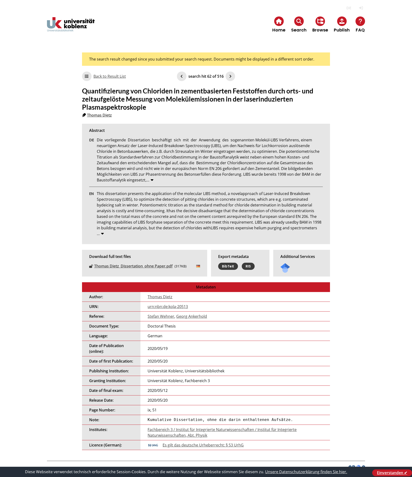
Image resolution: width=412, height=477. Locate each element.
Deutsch (349, 8)
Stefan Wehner (161, 316)
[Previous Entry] (181, 76)
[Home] (71, 28)
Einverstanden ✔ (392, 472)
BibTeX (228, 266)
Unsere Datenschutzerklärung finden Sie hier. (306, 471)
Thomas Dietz (99, 115)
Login (361, 8)
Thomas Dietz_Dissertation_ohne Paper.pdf (133, 266)
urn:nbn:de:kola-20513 (168, 306)
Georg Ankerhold (191, 316)
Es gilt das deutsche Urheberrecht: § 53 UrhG (203, 445)
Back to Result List (109, 76)
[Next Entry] (230, 76)
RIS (248, 266)
